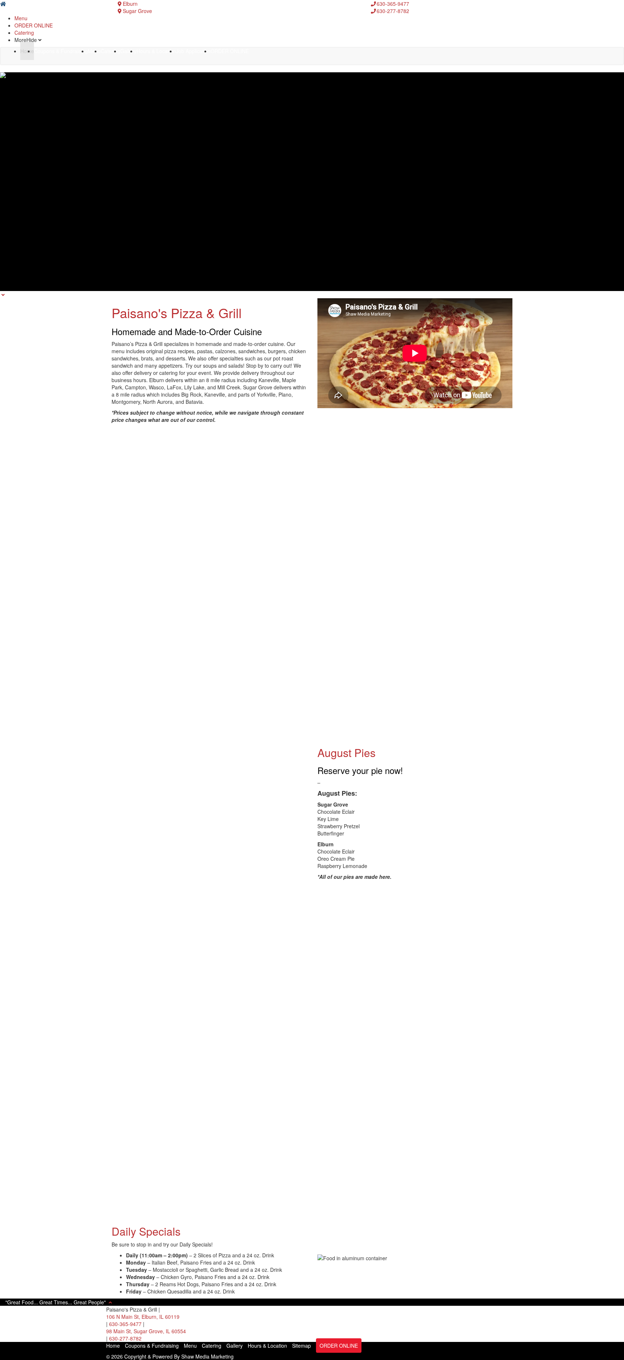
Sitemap (301, 1345)
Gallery (128, 51)
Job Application (193, 51)
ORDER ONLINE (33, 25)
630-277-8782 (125, 1338)
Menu (20, 18)
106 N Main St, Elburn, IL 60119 (142, 1316)
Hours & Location (156, 51)
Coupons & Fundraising (61, 51)
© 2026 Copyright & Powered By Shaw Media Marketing (170, 1356)
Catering (24, 32)
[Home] (3, 3)
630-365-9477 (126, 1323)
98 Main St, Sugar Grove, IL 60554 (146, 1331)
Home (27, 51)
